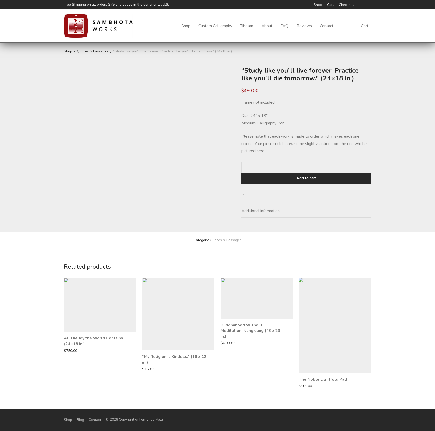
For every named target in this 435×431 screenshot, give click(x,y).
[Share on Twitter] (263, 192)
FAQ (284, 26)
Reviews (304, 26)
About (266, 26)
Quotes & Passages (92, 51)
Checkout (346, 5)
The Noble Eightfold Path (323, 379)
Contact (326, 26)
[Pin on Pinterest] (270, 192)
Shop (318, 5)
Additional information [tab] (260, 211)
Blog (80, 419)
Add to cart (306, 178)
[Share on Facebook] (256, 192)
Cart (330, 5)
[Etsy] (369, 4)
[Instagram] (363, 4)
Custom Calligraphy (215, 26)
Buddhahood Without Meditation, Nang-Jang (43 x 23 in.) (250, 330)
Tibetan (246, 26)
